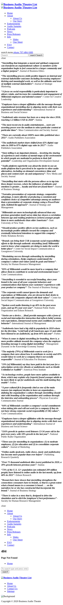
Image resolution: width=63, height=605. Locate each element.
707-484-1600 (23, 52)
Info (9, 37)
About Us (17, 18)
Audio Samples (14, 26)
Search (36, 55)
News (9, 31)
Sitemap (11, 591)
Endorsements (13, 23)
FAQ (9, 44)
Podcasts (11, 29)
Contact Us (12, 588)
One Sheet (18, 42)
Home (10, 13)
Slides (15, 39)
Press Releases (14, 34)
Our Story (17, 21)
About (10, 15)
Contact (10, 47)
